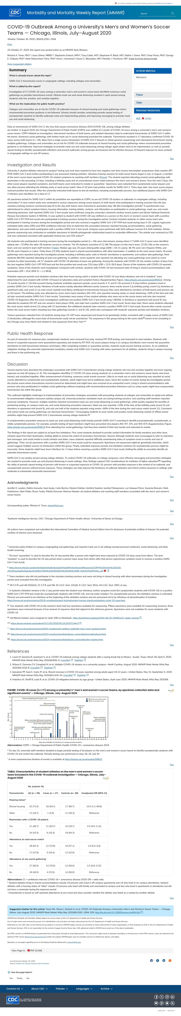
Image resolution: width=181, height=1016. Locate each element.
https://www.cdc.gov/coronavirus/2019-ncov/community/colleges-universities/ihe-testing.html (57, 639)
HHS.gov (161, 1010)
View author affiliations (142, 58)
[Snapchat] (167, 1003)
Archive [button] (105, 988)
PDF (143, 118)
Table (55, 247)
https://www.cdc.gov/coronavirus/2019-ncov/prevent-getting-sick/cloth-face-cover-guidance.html (58, 628)
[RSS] (172, 1003)
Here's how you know (164, 3)
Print (9, 44)
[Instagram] (167, 997)
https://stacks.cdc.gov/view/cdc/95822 (143, 279)
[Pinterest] (162, 1003)
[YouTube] (156, 1003)
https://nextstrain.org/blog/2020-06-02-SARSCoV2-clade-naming (106, 617)
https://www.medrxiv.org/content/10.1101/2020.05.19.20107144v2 (45, 623)
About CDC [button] (38, 988)
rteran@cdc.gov (55, 505)
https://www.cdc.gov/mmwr (35, 937)
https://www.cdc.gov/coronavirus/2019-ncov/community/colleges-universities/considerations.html (58, 634)
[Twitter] (162, 997)
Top (172, 158)
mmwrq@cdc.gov (74, 942)
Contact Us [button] (13, 988)
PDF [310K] (36, 950)
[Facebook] (156, 997)
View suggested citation (19, 64)
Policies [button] (60, 988)
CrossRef (65, 660)
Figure (103, 177)
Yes (11, 978)
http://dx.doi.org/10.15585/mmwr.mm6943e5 (117, 912)
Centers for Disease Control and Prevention (32, 963)
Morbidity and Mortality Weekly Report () (76, 13)
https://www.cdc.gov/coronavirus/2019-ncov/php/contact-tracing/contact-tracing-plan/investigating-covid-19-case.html (66, 600)
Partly (20, 978)
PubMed (78, 660)
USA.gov (171, 1010)
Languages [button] (83, 988)
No (27, 978)
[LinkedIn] (172, 997)
